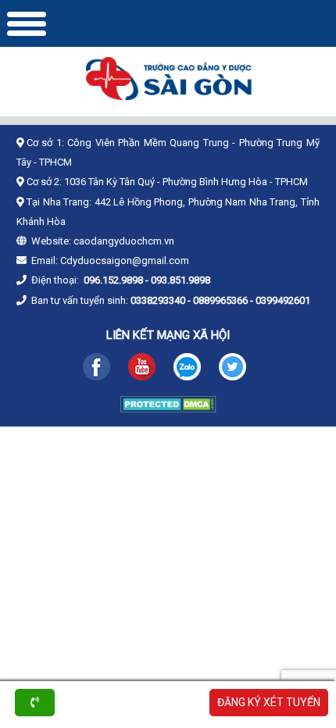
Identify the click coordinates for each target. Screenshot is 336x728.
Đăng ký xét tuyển (268, 702)
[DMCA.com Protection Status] (168, 408)
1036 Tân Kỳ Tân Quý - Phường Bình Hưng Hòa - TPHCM (186, 181)
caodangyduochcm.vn (123, 241)
